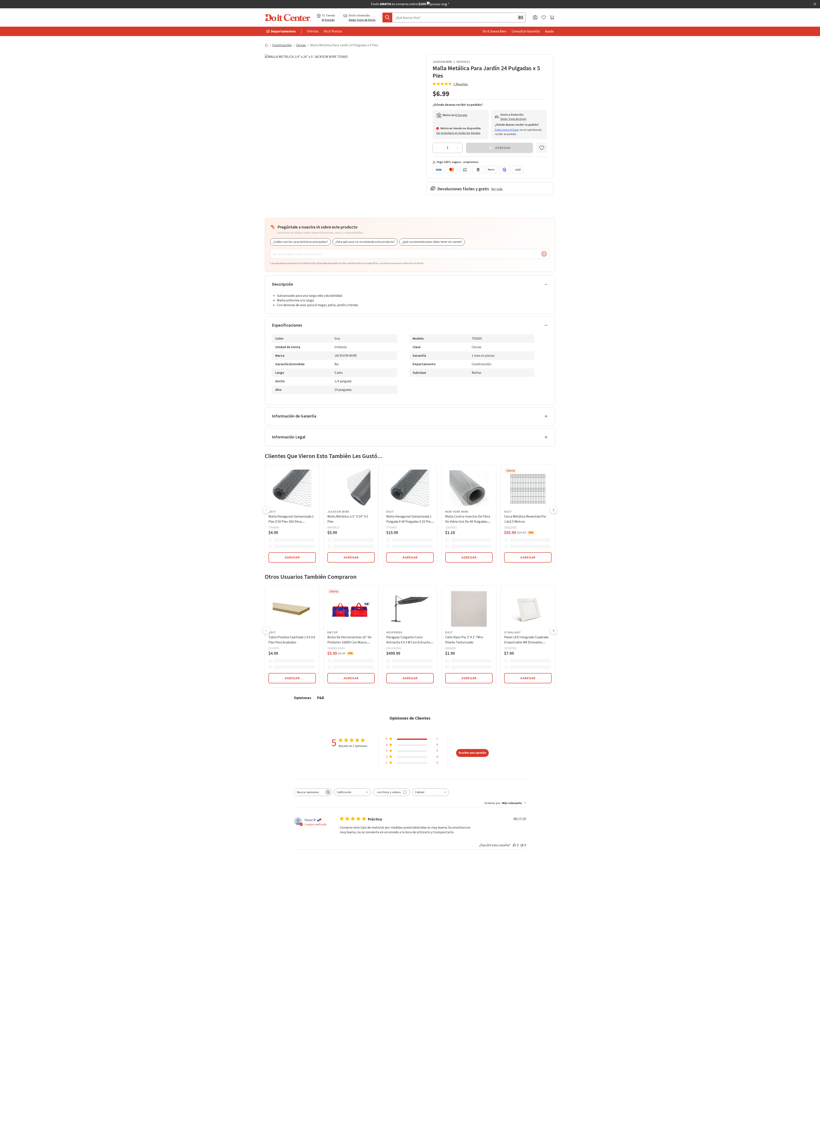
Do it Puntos (333, 31)
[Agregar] (457, 148)
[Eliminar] (437, 148)
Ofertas (312, 31)
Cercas (301, 45)
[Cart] (552, 17)
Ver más (497, 189)
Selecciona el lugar (507, 130)
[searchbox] (309, 792)
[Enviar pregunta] (544, 254)
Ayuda (549, 31)
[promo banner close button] (815, 4)
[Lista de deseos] (543, 18)
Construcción (282, 45)
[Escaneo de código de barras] (521, 17)
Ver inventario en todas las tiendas (458, 133)
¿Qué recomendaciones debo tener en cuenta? (432, 242)
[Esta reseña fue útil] (514, 845)
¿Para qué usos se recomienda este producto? (365, 242)
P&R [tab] (320, 697)
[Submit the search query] (387, 17)
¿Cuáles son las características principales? (300, 242)
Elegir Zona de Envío (362, 20)
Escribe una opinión (472, 753)
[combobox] (352, 792)
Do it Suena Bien (494, 31)
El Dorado (328, 20)
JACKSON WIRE (442, 62)
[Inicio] (268, 45)
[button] (266, 510)
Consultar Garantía (526, 31)
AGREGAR (292, 557)
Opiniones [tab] (302, 697)
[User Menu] (535, 17)
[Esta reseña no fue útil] (521, 845)
